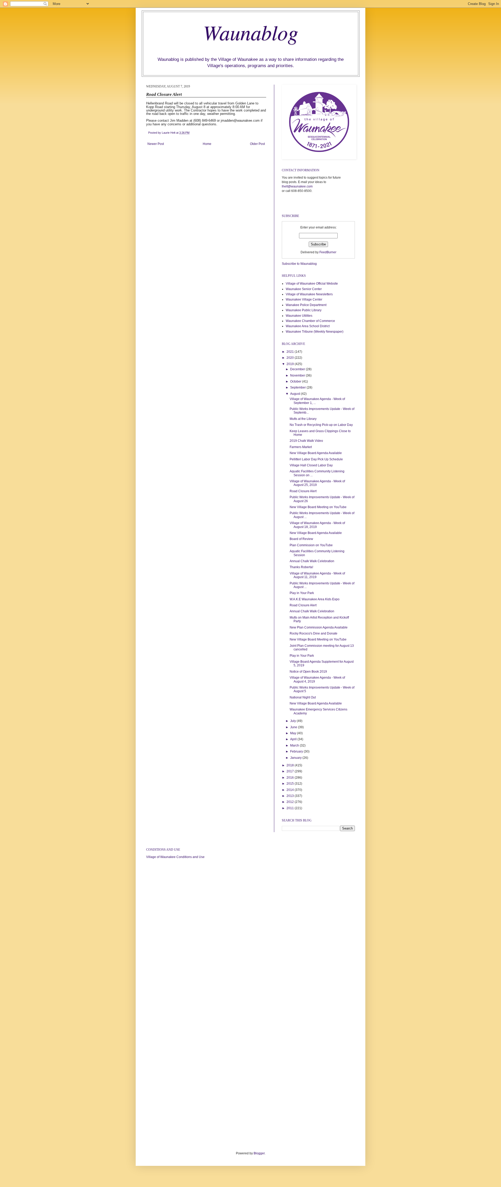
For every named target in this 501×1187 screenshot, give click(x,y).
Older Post (257, 144)
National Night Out (303, 697)
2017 (291, 771)
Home (207, 144)
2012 (291, 802)
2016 (291, 777)
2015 (291, 783)
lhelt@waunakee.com (297, 186)
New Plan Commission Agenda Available (319, 627)
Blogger (259, 1153)
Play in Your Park (302, 593)
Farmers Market (301, 447)
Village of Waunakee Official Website (312, 283)
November (298, 375)
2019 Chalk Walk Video (306, 441)
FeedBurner (327, 252)
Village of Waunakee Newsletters (309, 294)
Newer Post (155, 144)
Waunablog (250, 32)
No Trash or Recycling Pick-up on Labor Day (321, 425)
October (296, 381)
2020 (291, 358)
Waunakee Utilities (299, 316)
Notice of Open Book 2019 (308, 671)
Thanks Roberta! (301, 567)
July (293, 721)
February (297, 751)
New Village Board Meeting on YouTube (318, 507)
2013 (291, 796)
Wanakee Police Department (306, 305)
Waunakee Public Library (303, 310)
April (293, 739)
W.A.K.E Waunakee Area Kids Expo (314, 599)
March (295, 745)
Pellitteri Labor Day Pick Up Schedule (316, 459)
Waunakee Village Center (304, 299)
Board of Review (301, 539)
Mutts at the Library (303, 419)
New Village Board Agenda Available (316, 453)
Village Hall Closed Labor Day (311, 465)
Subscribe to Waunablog (299, 264)
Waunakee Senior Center (304, 289)
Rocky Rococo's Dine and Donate (313, 633)
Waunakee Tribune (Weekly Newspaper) (314, 331)
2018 (291, 765)
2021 (291, 352)
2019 (291, 364)
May (293, 733)
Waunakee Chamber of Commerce (310, 321)
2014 (291, 790)
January (296, 758)
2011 (291, 808)
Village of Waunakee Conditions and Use (175, 857)
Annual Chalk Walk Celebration (312, 561)
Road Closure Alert (303, 491)
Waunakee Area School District (308, 326)
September (298, 387)
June (294, 727)
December (298, 369)
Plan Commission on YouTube (311, 545)
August (295, 394)
